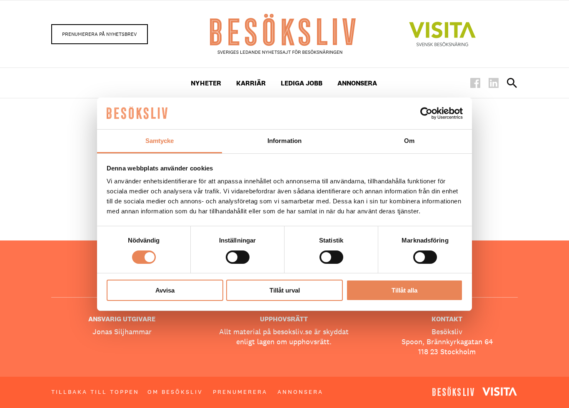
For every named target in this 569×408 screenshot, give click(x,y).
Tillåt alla (404, 290)
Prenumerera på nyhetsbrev (99, 34)
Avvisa (165, 290)
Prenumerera (240, 391)
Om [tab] (409, 140)
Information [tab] (284, 140)
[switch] (238, 257)
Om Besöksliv (175, 391)
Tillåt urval (285, 290)
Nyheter (206, 83)
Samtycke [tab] (159, 140)
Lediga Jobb (301, 83)
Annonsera (357, 83)
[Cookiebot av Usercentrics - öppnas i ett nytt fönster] (426, 113)
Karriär (251, 83)
